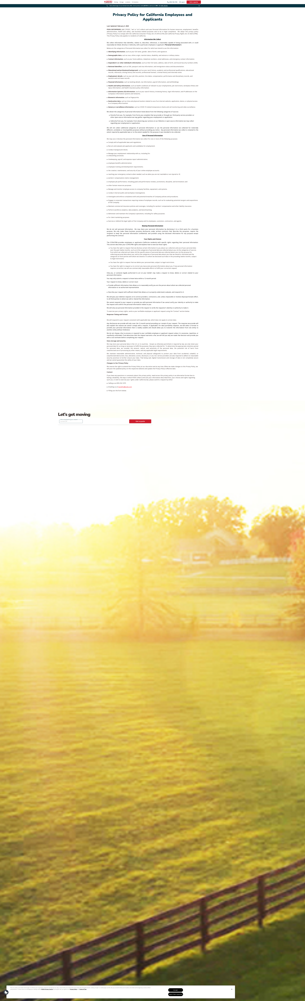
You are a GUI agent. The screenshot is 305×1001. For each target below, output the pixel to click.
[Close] (232, 989)
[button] (6, 992)
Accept (175, 990)
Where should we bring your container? (69, 419)
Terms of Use (82, 989)
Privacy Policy (73, 989)
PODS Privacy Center (47, 989)
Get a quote (194, 2)
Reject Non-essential (175, 994)
